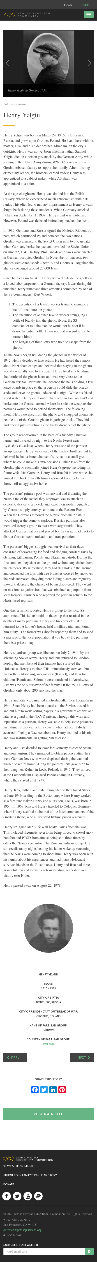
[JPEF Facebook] (6, 1196)
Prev (15, 1057)
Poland (48, 1044)
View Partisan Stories (19, 1166)
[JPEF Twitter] (17, 1196)
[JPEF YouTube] (27, 1196)
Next (82, 1057)
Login (68, 5)
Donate (87, 5)
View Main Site (48, 1114)
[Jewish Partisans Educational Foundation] (46, 1158)
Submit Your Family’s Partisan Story (30, 1175)
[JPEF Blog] (38, 1196)
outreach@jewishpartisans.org (22, 1230)
